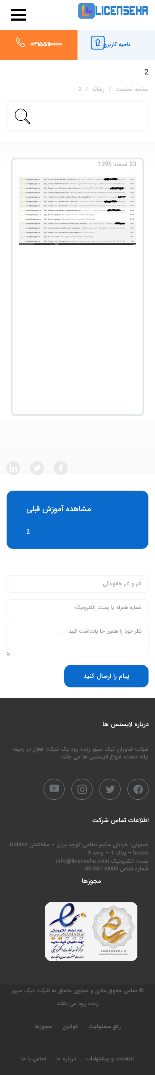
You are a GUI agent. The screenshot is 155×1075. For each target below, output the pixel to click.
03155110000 (46, 45)
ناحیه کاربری (116, 44)
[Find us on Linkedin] (13, 468)
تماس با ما (34, 1058)
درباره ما (66, 1058)
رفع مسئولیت (104, 1026)
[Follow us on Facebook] (61, 468)
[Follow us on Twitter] (37, 468)
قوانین (70, 1026)
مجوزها (43, 1026)
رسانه (98, 89)
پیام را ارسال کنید (106, 676)
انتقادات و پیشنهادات (110, 1058)
